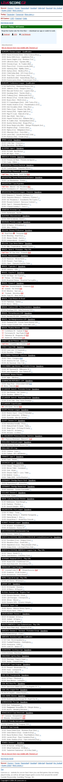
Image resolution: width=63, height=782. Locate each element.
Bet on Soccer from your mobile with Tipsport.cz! (20, 48)
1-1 (32, 286)
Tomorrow (19, 14)
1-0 (21, 278)
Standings (17, 140)
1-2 (30, 439)
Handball (33, 8)
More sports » (18, 10)
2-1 (30, 384)
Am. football (58, 8)
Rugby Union (6, 10)
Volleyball (41, 8)
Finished (18, 18)
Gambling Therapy (24, 777)
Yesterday (11, 14)
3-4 (36, 570)
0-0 (28, 174)
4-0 (27, 335)
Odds (25, 18)
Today (3, 14)
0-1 (29, 187)
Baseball (49, 8)
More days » (29, 14)
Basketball (25, 8)
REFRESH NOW (7, 23)
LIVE (12, 18)
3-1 (26, 331)
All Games (5, 18)
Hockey (10, 8)
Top (2, 769)
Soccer (3, 8)
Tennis (17, 8)
